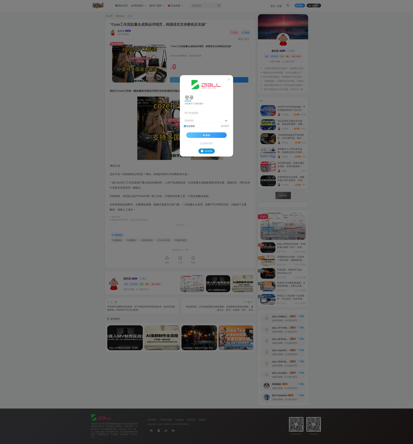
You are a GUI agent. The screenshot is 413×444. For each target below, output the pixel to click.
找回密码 (225, 125)
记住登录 (190, 126)
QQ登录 (208, 151)
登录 (208, 135)
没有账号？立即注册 (193, 103)
